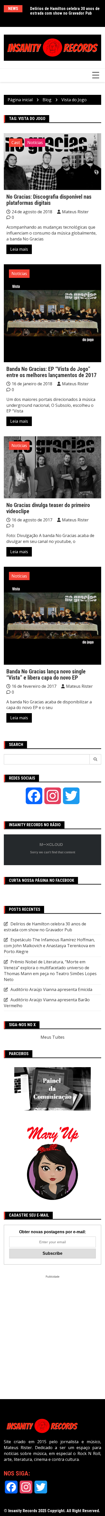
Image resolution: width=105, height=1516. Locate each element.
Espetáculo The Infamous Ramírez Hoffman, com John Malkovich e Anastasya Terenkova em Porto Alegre (49, 945)
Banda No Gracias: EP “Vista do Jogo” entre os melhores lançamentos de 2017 (51, 372)
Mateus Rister (75, 212)
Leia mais (19, 249)
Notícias (35, 142)
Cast (15, 142)
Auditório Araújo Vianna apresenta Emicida (51, 989)
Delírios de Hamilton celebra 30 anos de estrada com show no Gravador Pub (65, 11)
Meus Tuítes (52, 1037)
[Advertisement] (52, 1331)
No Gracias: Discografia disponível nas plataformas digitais (48, 200)
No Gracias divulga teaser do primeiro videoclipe (48, 508)
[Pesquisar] (95, 759)
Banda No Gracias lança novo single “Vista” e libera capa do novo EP (46, 674)
